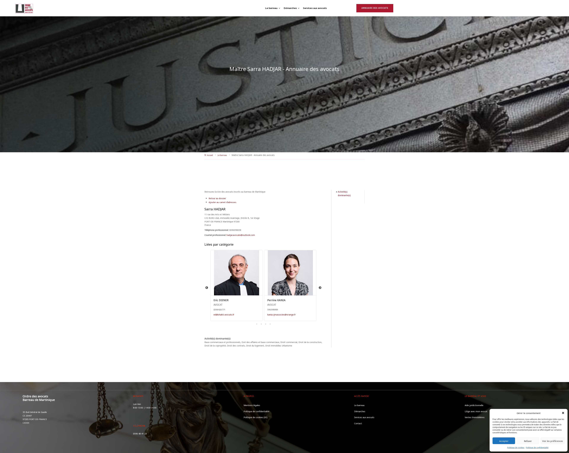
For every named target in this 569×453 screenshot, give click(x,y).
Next (320, 287)
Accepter (504, 441)
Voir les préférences (552, 441)
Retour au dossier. (217, 198)
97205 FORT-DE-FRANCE (35, 419)
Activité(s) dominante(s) (344, 193)
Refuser (528, 441)
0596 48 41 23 (140, 433)
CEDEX (26, 423)
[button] (563, 412)
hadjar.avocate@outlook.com (241, 235)
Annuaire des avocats (374, 8)
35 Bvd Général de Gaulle (35, 412)
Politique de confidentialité (537, 447)
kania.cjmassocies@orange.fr (281, 314)
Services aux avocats (315, 8)
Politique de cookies (515, 447)
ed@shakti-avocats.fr (224, 314)
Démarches (290, 8)
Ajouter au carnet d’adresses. (223, 202)
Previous (206, 287)
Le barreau (271, 8)
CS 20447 (27, 415)
